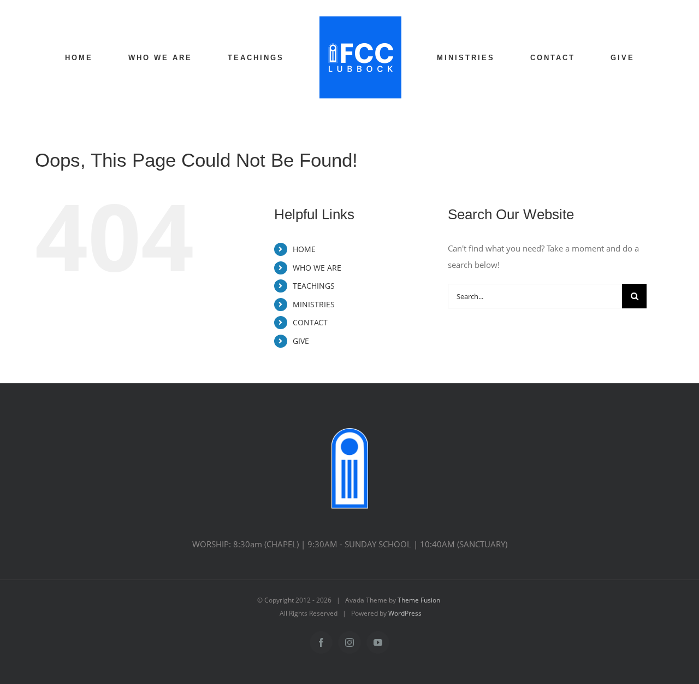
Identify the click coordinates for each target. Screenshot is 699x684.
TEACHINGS (314, 285)
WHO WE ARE (317, 267)
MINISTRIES (314, 304)
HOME (304, 249)
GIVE (301, 341)
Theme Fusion (419, 600)
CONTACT (310, 322)
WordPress (405, 613)
